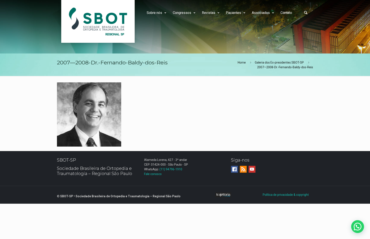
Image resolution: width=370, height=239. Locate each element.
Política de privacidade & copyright (286, 194)
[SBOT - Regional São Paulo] (98, 21)
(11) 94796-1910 (171, 169)
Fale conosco (153, 174)
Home (242, 62)
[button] (357, 226)
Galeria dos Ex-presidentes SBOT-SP (279, 62)
